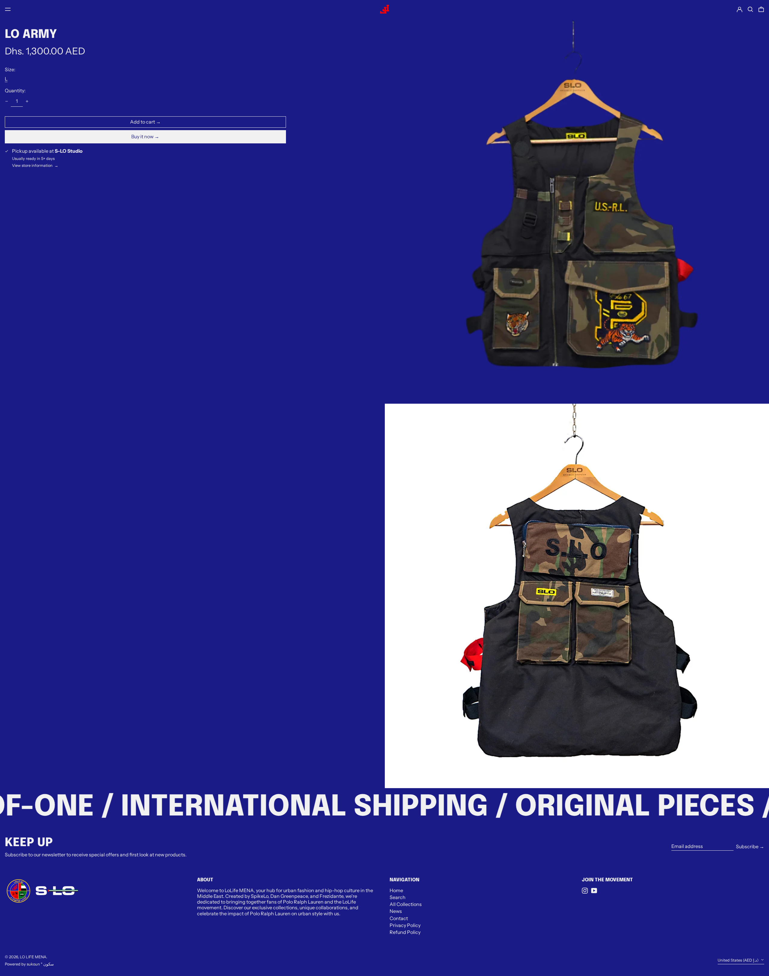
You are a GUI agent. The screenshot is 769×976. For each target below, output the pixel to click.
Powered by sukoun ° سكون (29, 964)
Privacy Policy (405, 925)
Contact (399, 918)
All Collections (406, 904)
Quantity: (15, 90)
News (396, 911)
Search (398, 897)
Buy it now (142, 136)
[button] (750, 9)
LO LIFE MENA (33, 957)
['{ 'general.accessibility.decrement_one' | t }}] (6, 101)
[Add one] (27, 101)
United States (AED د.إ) (738, 960)
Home (396, 890)
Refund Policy (405, 932)
